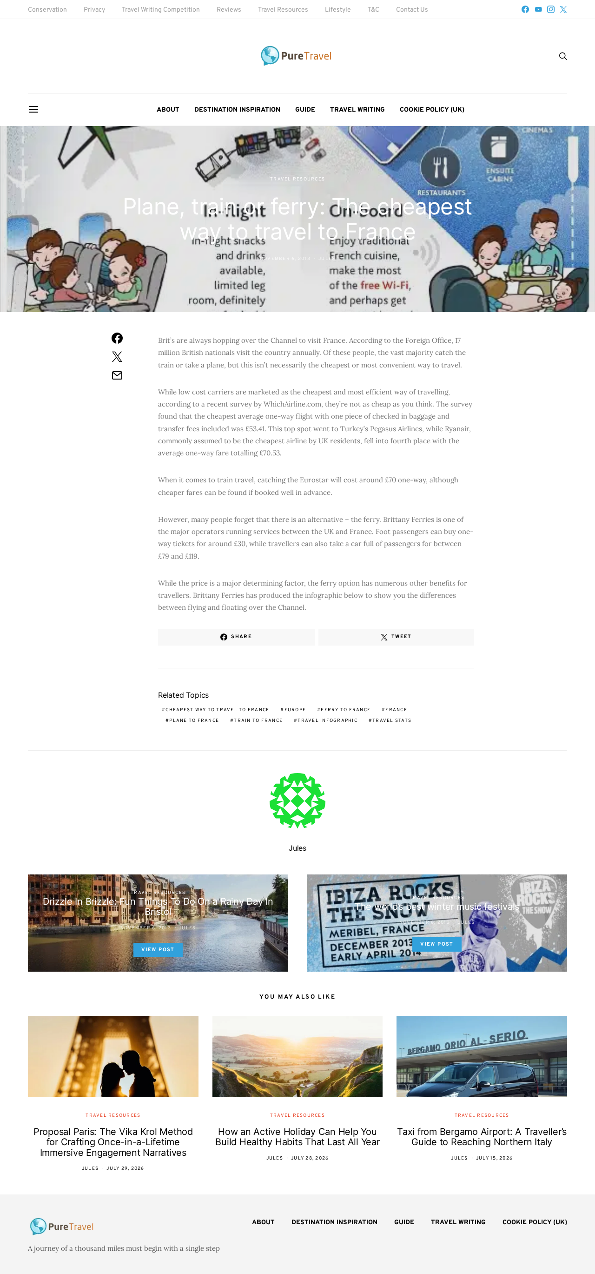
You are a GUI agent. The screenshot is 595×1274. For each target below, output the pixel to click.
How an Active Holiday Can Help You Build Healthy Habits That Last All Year (297, 1137)
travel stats (391, 721)
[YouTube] (538, 9)
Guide (305, 110)
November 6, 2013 (285, 259)
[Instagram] (551, 9)
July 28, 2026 (310, 1158)
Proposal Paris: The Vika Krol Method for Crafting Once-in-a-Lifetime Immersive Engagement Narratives (113, 1142)
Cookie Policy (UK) (432, 110)
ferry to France (345, 710)
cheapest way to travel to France (217, 710)
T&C (373, 10)
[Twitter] (563, 9)
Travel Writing (357, 110)
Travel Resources (283, 10)
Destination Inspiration (237, 110)
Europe (295, 710)
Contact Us (412, 10)
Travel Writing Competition (161, 10)
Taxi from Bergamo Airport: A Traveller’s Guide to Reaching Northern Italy (482, 1137)
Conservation (47, 10)
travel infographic (327, 721)
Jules (326, 259)
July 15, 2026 (494, 1158)
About (168, 110)
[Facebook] (525, 9)
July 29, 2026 (125, 1169)
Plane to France (194, 721)
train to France (258, 721)
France (396, 710)
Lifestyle (338, 10)
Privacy (94, 10)
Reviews (229, 10)
